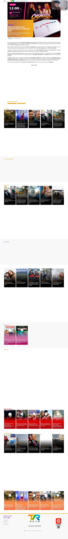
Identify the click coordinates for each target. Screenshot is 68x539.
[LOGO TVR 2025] (12, 1)
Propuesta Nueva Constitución (21, 103)
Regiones (55, 198)
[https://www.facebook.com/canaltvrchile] (30, 521)
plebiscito (12, 103)
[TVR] (4, 1)
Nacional (7, 198)
